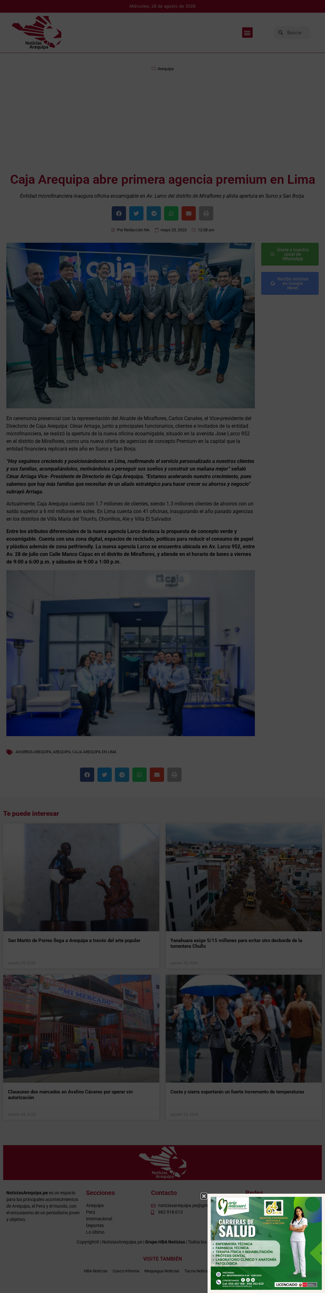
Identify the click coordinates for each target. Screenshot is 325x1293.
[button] (204, 1196)
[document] (162, 646)
